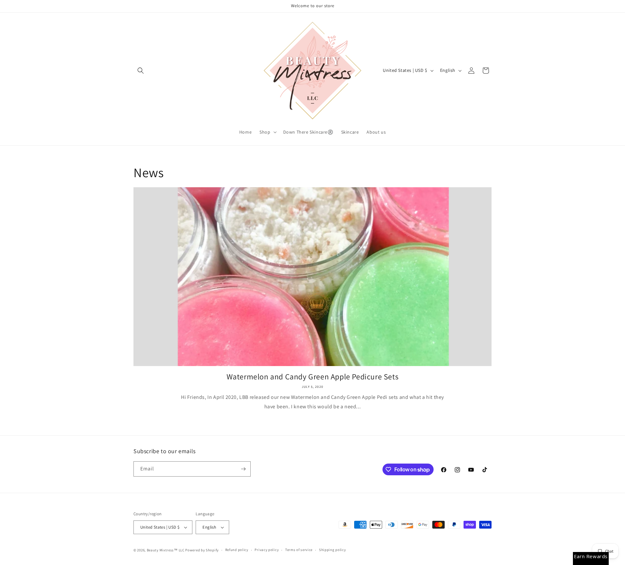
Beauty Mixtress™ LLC (166, 550)
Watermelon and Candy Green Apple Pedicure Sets (313, 377)
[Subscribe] (243, 469)
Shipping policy (332, 549)
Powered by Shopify (202, 550)
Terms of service (298, 549)
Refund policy (236, 549)
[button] (140, 70)
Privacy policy (267, 549)
